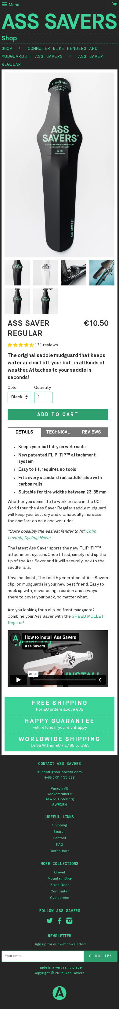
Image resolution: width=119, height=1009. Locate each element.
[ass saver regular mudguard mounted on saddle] (102, 274)
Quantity (42, 387)
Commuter (60, 891)
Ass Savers (75, 973)
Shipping (59, 825)
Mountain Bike (60, 879)
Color (13, 387)
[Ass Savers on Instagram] (69, 922)
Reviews (91, 432)
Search (59, 832)
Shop (9, 38)
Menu (13, 5)
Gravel (59, 872)
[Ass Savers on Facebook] (59, 922)
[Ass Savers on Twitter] (49, 922)
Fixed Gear (59, 885)
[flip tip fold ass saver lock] (73, 274)
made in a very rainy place (60, 968)
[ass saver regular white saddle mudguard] (45, 274)
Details (24, 432)
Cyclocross (59, 898)
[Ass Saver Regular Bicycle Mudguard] (17, 274)
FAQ (59, 845)
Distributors (60, 851)
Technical (58, 432)
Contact (59, 838)
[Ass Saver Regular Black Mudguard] (17, 303)
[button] (21, 345)
